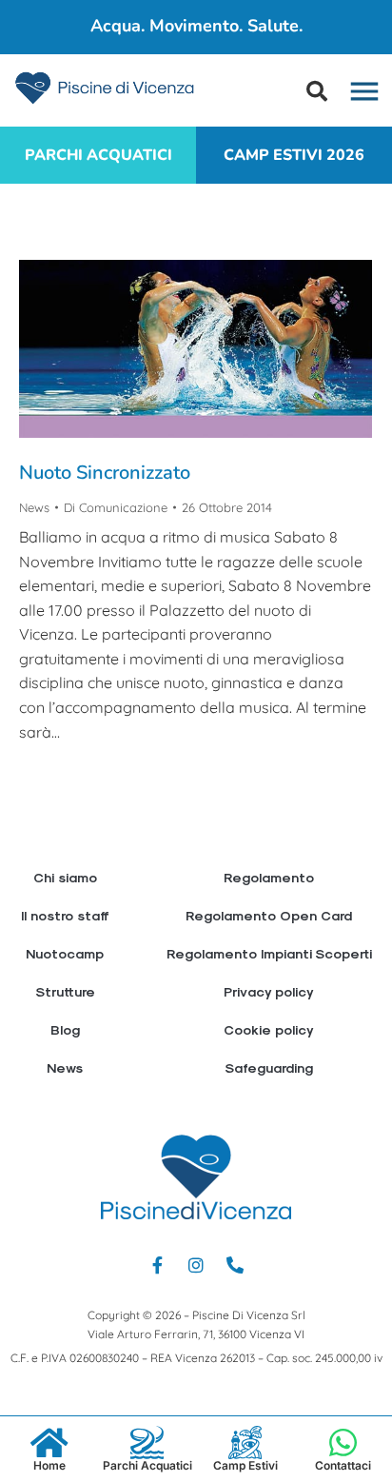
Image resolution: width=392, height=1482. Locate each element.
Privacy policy (269, 991)
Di (115, 507)
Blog (65, 1029)
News (34, 507)
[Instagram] (196, 1265)
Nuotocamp (65, 953)
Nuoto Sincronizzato (104, 472)
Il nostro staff (65, 915)
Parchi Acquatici (147, 1465)
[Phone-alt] (235, 1265)
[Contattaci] (343, 1442)
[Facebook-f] (157, 1265)
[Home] (49, 1442)
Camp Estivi (245, 1465)
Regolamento (269, 877)
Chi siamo (65, 877)
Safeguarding (269, 1067)
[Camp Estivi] (245, 1442)
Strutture (65, 991)
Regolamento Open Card (269, 915)
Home (49, 1465)
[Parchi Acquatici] (147, 1442)
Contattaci (343, 1465)
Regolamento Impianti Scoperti (269, 953)
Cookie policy (269, 1029)
